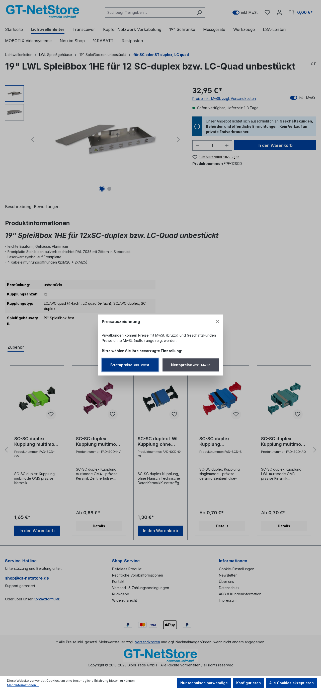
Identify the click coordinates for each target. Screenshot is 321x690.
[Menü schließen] (217, 321)
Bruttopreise (130, 365)
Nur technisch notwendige (204, 683)
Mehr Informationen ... (23, 685)
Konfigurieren (248, 683)
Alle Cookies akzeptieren (291, 683)
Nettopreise (191, 365)
